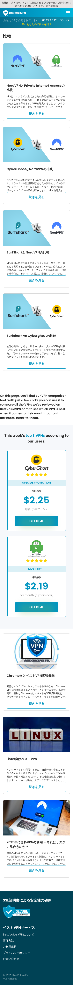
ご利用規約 (10, 947)
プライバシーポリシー (16, 953)
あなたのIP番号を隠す (39, 24)
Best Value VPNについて (18, 934)
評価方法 (8, 941)
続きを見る (36, 113)
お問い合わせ (11, 959)
